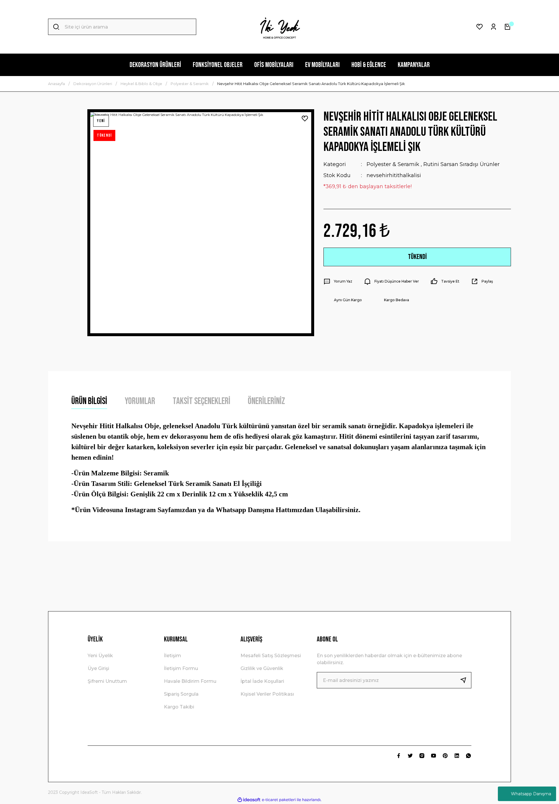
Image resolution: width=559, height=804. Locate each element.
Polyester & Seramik (393, 164)
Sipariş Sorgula (181, 694)
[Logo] (279, 27)
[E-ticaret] (279, 800)
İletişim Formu (181, 668)
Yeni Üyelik (100, 655)
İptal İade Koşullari (262, 681)
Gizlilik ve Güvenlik (261, 668)
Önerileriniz (266, 401)
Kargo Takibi (179, 707)
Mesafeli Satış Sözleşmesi (270, 655)
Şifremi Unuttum (107, 681)
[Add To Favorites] (304, 118)
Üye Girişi (98, 668)
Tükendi (417, 257)
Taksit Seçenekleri (201, 401)
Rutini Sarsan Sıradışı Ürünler (461, 164)
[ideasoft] (249, 800)
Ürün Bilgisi (89, 401)
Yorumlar (140, 401)
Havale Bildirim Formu (190, 681)
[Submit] (465, 680)
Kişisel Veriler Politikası (267, 694)
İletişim (172, 655)
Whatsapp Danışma (531, 793)
